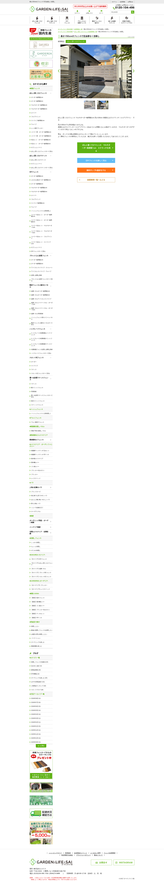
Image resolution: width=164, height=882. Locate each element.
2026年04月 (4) (35, 714)
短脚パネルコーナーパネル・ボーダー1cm (42, 303)
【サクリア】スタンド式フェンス (41, 576)
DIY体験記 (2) (35, 674)
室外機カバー (35, 462)
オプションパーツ (36, 147)
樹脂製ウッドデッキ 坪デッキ (40, 454)
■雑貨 (32, 516)
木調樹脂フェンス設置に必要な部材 (42, 349)
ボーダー (33, 362)
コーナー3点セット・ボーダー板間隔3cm (41, 220)
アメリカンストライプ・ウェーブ (41, 271)
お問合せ (130, 2)
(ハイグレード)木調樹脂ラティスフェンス (41, 344)
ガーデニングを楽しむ (38, 642)
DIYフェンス (67, 21)
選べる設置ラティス (112, 21)
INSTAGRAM (126, 862)
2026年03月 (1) (35, 718)
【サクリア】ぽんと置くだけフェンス (42, 563)
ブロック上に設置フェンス (82, 21)
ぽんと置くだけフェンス (37, 21)
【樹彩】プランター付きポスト (40, 610)
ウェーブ (33, 124)
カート (101, 13)
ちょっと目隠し (35, 546)
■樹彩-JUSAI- (34, 593)
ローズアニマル (35, 511)
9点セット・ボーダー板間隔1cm (41, 140)
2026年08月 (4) (35, 698)
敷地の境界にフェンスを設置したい (42, 630)
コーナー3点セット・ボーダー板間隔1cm (41, 215)
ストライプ (34, 365)
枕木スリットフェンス (38, 401)
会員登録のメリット (80, 853)
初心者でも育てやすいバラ (39, 495)
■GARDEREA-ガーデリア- (39, 581)
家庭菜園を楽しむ (36, 646)
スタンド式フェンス (37, 357)
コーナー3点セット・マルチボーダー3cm (41, 231)
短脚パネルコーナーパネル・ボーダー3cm (42, 309)
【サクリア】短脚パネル (38, 568)
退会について (98, 855)
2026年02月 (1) (35, 722)
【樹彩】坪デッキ (36, 617)
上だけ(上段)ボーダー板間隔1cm (41, 180)
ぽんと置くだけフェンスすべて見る (42, 151)
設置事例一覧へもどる (96, 179)
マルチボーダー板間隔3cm (39, 109)
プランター (34, 474)
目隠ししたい (35, 626)
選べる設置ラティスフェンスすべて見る (42, 396)
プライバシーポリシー (83, 855)
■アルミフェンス (35, 418)
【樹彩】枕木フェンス (38, 598)
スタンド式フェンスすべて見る (40, 373)
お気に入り (89, 13)
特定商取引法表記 (67, 855)
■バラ (32, 483)
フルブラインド (35, 116)
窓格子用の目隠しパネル (38, 431)
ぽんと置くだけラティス (52, 21)
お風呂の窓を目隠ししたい (39, 634)
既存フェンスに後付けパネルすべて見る (42, 323)
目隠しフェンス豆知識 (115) (39, 662)
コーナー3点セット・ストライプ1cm (41, 242)
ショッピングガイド (55, 853)
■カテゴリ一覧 (35, 658)
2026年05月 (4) (35, 710)
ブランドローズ (35, 491)
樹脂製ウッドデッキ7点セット (40, 450)
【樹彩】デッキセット (38, 613)
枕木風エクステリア (37, 458)
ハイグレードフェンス (37, 329)
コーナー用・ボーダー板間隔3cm (41, 136)
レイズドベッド (35, 478)
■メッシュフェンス (36, 409)
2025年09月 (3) (35, 742)
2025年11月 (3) (35, 734)
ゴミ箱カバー (35, 466)
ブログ (35, 653)
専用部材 (33, 391)
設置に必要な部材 (36, 275)
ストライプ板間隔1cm (37, 120)
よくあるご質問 (95, 853)
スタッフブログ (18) (37, 690)
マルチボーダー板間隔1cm (39, 105)
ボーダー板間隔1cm (37, 97)
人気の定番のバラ (36, 487)
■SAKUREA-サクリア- (37, 555)
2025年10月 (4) (35, 738)
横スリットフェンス (37, 387)
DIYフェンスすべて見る (38, 251)
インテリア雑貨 (35, 527)
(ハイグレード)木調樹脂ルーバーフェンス (41, 333)
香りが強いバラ (35, 503)
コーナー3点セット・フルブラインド (41, 237)
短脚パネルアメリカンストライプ (41, 299)
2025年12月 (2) (35, 730)
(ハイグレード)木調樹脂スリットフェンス (41, 339)
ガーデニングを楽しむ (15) (39, 678)
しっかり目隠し (35, 542)
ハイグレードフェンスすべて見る (41, 353)
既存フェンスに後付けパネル (39, 286)
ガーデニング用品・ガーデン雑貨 (39, 521)
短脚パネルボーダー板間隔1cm (40, 291)
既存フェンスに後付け (97, 21)
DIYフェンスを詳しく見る (96, 160)
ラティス (33, 369)
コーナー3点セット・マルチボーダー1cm (41, 226)
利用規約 (68, 853)
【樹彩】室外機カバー (38, 602)
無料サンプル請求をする (96, 170)
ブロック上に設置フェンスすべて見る (42, 279)
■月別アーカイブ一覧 (37, 694)
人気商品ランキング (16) (38, 686)
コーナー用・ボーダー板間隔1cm (41, 132)
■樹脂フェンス (35, 88)
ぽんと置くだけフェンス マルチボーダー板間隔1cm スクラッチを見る (96, 147)
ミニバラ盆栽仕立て (37, 507)
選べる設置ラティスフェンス (39, 378)
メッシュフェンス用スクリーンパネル (42, 318)
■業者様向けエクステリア (39, 435)
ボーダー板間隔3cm (37, 101)
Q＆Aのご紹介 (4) (36, 666)
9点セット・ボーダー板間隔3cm (41, 143)
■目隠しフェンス (35, 538)
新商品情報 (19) (36, 670)
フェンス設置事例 (109, 853)
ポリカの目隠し (35, 550)
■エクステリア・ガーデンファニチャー (41, 445)
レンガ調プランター (37, 128)
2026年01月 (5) (35, 726)
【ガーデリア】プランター (39, 585)
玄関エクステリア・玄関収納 (39, 532)
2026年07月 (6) (35, 702)
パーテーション (35, 638)
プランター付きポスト (38, 470)
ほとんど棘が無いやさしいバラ (40, 499)
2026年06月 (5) (35, 706)
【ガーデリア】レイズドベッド (40, 589)
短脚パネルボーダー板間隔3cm (40, 295)
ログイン (114, 2)
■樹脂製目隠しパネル (37, 426)
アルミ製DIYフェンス (37, 422)
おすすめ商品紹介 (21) (38, 682)
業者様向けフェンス (37, 440)
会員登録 (122, 2)
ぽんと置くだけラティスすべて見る (42, 167)
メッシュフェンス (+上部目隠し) (41, 211)
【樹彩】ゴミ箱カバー (38, 606)
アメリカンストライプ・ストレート (42, 267)
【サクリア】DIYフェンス (39, 559)
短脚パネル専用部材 (37, 313)
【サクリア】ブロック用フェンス (41, 572)
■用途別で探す (35, 622)
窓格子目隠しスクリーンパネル (126, 21)
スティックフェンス (37, 405)
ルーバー (33, 113)
